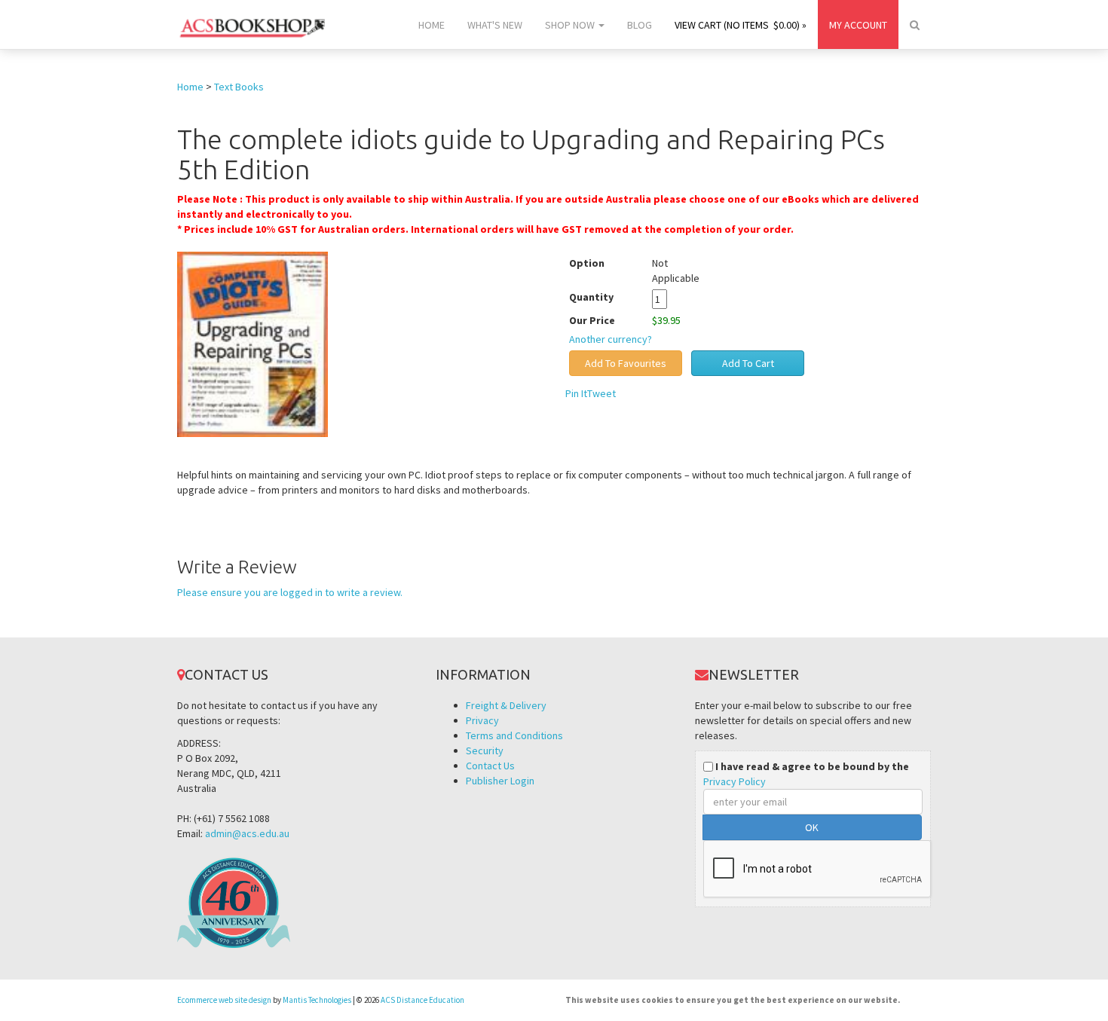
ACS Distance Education (422, 1000)
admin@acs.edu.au (247, 833)
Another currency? (610, 339)
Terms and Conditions (514, 735)
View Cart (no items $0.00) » (741, 25)
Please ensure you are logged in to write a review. (289, 592)
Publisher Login (500, 780)
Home (431, 25)
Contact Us (490, 765)
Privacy (482, 720)
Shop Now (571, 25)
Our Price (592, 320)
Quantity (602, 297)
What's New (494, 25)
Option (587, 263)
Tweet (601, 393)
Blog (639, 25)
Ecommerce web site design (224, 1000)
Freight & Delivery (506, 705)
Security (484, 750)
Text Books (239, 86)
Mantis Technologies (317, 1000)
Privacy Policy (734, 781)
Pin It (576, 393)
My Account (858, 25)
